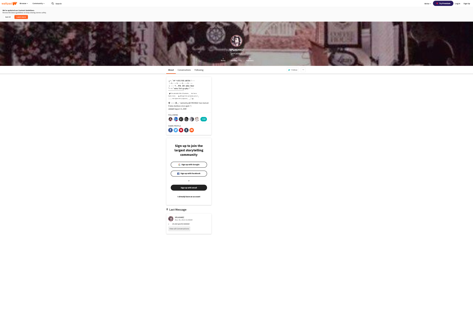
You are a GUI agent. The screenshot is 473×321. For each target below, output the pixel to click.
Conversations (184, 69)
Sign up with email (189, 187)
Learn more (21, 17)
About (171, 69)
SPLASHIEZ (179, 217)
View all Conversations (179, 228)
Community (38, 3)
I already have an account (188, 196)
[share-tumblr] (186, 130)
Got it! (8, 17)
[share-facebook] (170, 130)
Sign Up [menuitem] (467, 3)
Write (427, 3)
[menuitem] (293, 69)
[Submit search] (52, 3)
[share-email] (191, 130)
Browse (23, 3)
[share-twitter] (176, 130)
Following (198, 69)
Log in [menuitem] (457, 3)
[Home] (9, 3)
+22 (203, 119)
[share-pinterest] (181, 130)
